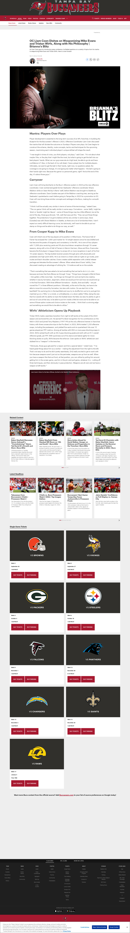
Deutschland (122, 901)
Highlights (37, 876)
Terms (67, 899)
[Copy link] (97, 59)
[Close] (127, 927)
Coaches (7, 872)
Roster (7, 869)
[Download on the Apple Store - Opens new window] (58, 911)
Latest (22, 869)
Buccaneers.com (66, 795)
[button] (65, 390)
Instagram (122, 898)
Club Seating (67, 876)
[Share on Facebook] (87, 60)
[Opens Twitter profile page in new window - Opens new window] (38, 63)
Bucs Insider (37, 882)
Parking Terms (103, 885)
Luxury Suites (67, 886)
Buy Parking (31, 575)
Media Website (122, 874)
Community (22, 879)
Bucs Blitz (22, 876)
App (122, 869)
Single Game (67, 869)
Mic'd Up (37, 879)
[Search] (93, 18)
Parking (103, 874)
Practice (52, 874)
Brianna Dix (39, 58)
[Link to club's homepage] (5, 18)
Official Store (122, 872)
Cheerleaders (52, 880)
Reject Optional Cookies (99, 927)
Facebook (122, 892)
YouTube (122, 889)
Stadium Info (103, 869)
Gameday (103, 872)
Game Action (52, 872)
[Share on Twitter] (90, 60)
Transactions (7, 874)
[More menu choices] (67, 18)
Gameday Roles (84, 876)
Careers (84, 869)
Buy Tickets (17, 575)
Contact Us (83, 879)
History (7, 880)
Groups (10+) (67, 889)
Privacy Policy (67, 931)
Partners (84, 882)
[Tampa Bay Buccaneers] (65, 919)
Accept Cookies (114, 927)
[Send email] (94, 60)
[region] (65, 927)
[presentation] (119, 468)
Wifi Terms (103, 882)
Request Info (67, 892)
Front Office (7, 877)
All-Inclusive (67, 883)
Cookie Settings (85, 927)
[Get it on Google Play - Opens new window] (70, 912)
